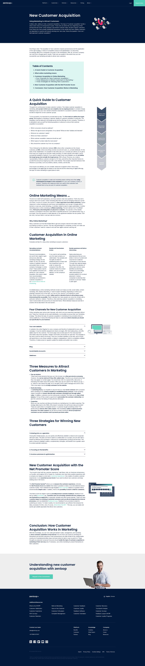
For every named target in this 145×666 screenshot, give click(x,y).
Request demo (139, 3)
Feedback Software (79, 611)
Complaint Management (58, 613)
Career (105, 632)
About (88, 3)
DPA (103, 651)
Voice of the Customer (58, 608)
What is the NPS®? (34, 606)
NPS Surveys (33, 613)
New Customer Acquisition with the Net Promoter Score (55, 85)
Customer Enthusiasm (58, 611)
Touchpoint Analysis (101, 608)
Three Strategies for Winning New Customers (52, 82)
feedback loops (53, 501)
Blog (89, 634)
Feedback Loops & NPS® (103, 613)
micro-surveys (63, 488)
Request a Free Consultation (41, 576)
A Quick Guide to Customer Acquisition (49, 70)
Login (130, 3)
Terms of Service (110, 651)
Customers (54, 3)
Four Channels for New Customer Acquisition (52, 78)
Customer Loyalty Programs (104, 616)
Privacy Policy (86, 651)
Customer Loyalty (79, 608)
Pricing (82, 3)
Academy (90, 630)
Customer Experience (57, 476)
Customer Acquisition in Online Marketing (50, 76)
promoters (40, 495)
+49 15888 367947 (34, 634)
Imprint (79, 651)
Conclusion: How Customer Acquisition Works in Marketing (56, 88)
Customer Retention (35, 616)
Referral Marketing (57, 606)
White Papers (91, 632)
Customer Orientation (80, 613)
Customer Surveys (101, 611)
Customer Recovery (101, 606)
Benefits (76, 630)
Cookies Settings (96, 651)
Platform (44, 3)
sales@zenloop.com (34, 630)
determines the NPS (60, 505)
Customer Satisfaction (35, 608)
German (113, 596)
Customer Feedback (79, 606)
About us (105, 630)
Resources (73, 3)
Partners (64, 3)
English (108, 596)
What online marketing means (46, 73)
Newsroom (105, 634)
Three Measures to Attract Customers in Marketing (54, 80)
